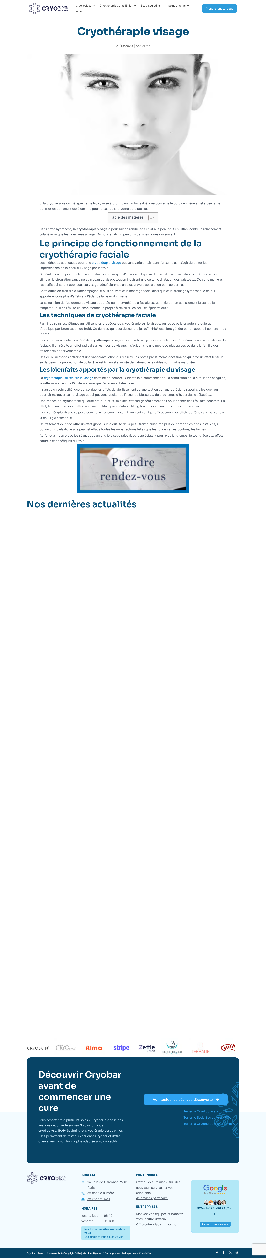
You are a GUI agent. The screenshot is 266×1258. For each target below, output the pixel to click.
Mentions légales (92, 1253)
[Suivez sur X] (230, 1252)
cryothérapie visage (106, 263)
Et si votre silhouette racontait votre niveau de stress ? (79, 654)
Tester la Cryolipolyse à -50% (205, 1111)
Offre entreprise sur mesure (156, 1224)
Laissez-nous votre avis (215, 1224)
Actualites (143, 46)
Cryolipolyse (83, 5)
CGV (105, 1253)
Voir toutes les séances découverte (183, 1099)
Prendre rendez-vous (219, 8)
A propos (115, 1253)
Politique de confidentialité (136, 1253)
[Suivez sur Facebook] (223, 1252)
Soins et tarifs (177, 5)
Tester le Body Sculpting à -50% (207, 1117)
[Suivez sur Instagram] (236, 1252)
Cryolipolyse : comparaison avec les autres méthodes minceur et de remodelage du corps (111, 828)
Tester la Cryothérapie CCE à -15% (209, 1124)
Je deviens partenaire (152, 1198)
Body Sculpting (150, 5)
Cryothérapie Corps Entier (116, 5)
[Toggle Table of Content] (149, 218)
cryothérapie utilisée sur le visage (68, 378)
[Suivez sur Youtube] (216, 1252)
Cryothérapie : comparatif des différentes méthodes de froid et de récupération (102, 1002)
